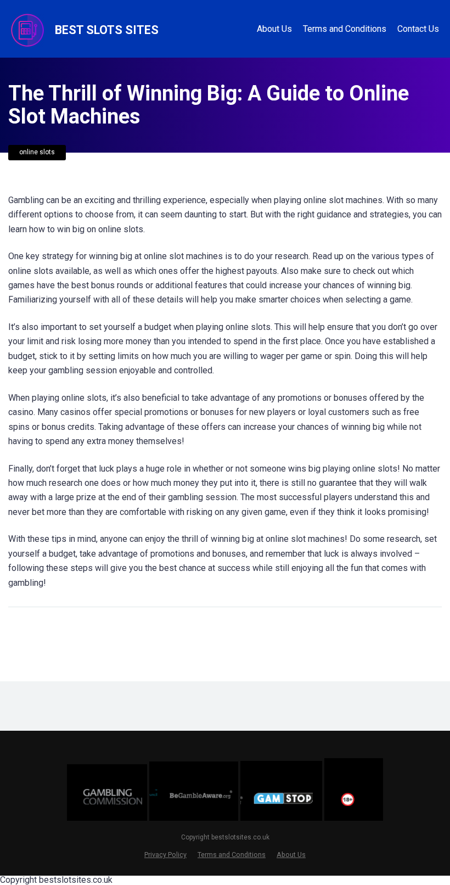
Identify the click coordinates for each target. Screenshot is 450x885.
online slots (37, 152)
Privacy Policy (165, 854)
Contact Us (418, 29)
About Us (274, 29)
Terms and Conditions (344, 29)
